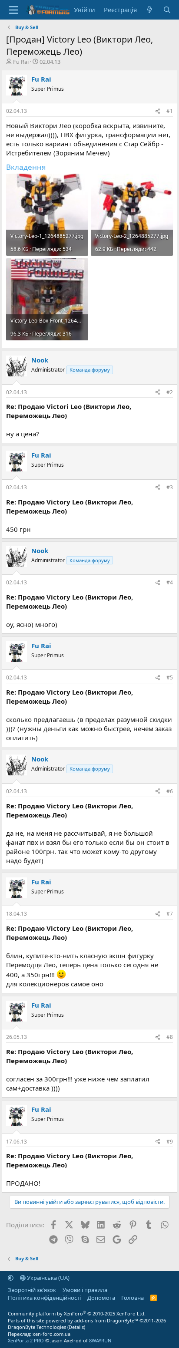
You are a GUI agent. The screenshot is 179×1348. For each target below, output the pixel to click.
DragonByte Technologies (37, 1327)
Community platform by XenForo (77, 1313)
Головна (132, 1298)
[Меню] (13, 10)
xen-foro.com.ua (51, 1334)
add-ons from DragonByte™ (106, 1320)
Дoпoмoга (101, 1298)
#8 (169, 1037)
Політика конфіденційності (44, 1298)
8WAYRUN (100, 1340)
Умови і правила (85, 1290)
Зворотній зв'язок (32, 1290)
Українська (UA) (48, 1278)
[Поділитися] (157, 111)
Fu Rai (21, 62)
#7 (169, 913)
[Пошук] (167, 10)
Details (76, 1327)
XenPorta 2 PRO (26, 1340)
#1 (169, 111)
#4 (169, 582)
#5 (169, 677)
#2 (169, 392)
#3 (169, 487)
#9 (169, 1141)
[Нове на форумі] (149, 10)
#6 (169, 791)
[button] (10, 1277)
